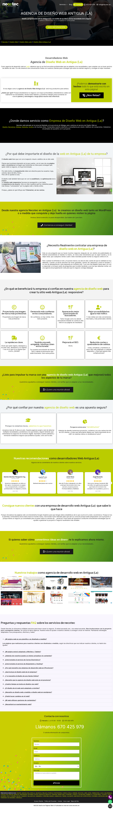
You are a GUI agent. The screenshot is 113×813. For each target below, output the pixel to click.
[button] (111, 483)
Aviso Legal (66, 801)
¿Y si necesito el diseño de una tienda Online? (22, 676)
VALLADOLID (31, 796)
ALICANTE (70, 796)
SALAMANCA (108, 793)
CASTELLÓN (4, 794)
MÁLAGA (44, 793)
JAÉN (85, 793)
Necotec (5, 42)
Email (35, 748)
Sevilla (31, 127)
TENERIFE (24, 796)
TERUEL (64, 796)
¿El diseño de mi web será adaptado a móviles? (22, 688)
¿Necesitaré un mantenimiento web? (18, 704)
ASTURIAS (30, 794)
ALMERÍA (3, 796)
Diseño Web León (26, 42)
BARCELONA (26, 793)
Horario (36, 763)
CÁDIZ (109, 794)
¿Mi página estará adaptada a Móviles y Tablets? (23, 652)
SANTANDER (23, 794)
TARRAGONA (95, 793)
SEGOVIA (80, 793)
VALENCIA (39, 793)
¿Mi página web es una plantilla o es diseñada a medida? (26, 639)
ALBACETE (42, 794)
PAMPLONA (61, 794)
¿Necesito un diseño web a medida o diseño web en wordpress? (28, 692)
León (28, 66)
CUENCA (65, 793)
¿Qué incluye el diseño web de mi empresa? (21, 672)
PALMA (18, 796)
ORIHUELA (19, 797)
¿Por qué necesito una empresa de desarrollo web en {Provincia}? (29, 668)
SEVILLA (32, 793)
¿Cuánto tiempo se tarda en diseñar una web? (22, 684)
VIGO (8, 796)
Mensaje (36, 770)
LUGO (102, 793)
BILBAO (51, 796)
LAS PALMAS (81, 794)
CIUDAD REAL (97, 794)
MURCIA (50, 793)
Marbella (25, 127)
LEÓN (89, 793)
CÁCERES (94, 796)
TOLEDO (104, 794)
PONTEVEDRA (58, 793)
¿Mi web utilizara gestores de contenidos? (20, 700)
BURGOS (16, 794)
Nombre (36, 741)
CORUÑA (13, 796)
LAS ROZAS (101, 796)
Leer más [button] (15, 491)
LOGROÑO (68, 794)
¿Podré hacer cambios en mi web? (17, 696)
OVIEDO (74, 794)
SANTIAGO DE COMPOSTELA (82, 796)
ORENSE (74, 793)
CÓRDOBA (45, 796)
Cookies (60, 801)
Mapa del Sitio (75, 801)
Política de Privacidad (50, 801)
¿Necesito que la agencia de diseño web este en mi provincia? (28, 680)
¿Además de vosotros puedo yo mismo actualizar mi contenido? (28, 656)
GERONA (54, 794)
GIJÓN (36, 794)
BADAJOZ (48, 794)
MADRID (19, 793)
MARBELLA (89, 794)
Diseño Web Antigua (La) (42, 42)
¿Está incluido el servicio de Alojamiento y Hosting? (24, 664)
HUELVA (11, 794)
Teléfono (37, 756)
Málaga (18, 127)
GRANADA (39, 796)
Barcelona (11, 127)
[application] (66, 4)
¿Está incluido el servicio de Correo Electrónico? (22, 660)
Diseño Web (14, 42)
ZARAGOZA (58, 796)
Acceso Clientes (38, 801)
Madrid (4, 127)
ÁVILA (70, 793)
